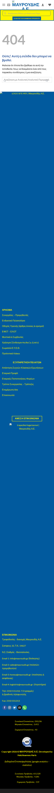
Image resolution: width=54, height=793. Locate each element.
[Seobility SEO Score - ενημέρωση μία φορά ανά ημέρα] (27, 742)
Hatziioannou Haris (27, 755)
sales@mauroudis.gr (19, 664)
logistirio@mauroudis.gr (21, 684)
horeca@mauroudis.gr (20, 674)
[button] (3, 4)
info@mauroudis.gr (19, 658)
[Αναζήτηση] (46, 80)
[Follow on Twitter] (14, 707)
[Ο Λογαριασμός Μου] (42, 5)
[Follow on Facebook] (4, 707)
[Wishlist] (49, 5)
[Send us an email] (19, 707)
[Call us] (24, 707)
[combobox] (26, 13)
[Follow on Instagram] (9, 707)
